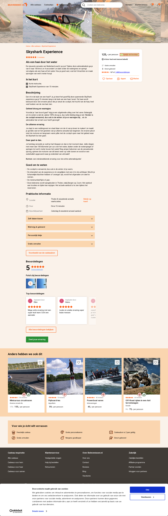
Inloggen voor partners (138, 471)
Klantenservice (141, 5)
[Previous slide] (30, 283)
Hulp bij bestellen (52, 462)
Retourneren (50, 467)
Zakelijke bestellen (136, 458)
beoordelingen (37, 269)
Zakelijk (74, 5)
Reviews (129, 5)
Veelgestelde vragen (53, 458)
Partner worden (135, 467)
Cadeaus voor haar (15, 467)
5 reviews (40, 57)
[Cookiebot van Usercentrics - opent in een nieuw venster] (16, 511)
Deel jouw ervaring (37, 339)
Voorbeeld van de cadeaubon (42, 253)
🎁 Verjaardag (62, 5)
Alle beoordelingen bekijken (41, 329)
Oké (147, 490)
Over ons (86, 458)
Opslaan (109, 79)
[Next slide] (87, 21)
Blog (84, 471)
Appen (123, 79)
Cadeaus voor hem (15, 462)
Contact (86, 462)
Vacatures (87, 476)
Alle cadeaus (36, 5)
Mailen (136, 79)
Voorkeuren (146, 497)
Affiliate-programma (137, 462)
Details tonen (38, 511)
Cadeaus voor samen (16, 471)
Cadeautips (48, 5)
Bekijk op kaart (87, 200)
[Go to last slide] (26, 21)
